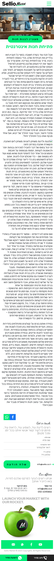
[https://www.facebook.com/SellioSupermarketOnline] (13, 417)
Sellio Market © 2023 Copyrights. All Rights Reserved (27, 551)
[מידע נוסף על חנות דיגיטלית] (40, 544)
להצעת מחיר (11, 557)
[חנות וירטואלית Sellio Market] (14, 3)
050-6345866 (45, 492)
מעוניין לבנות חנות (25, 39)
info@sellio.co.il (44, 464)
